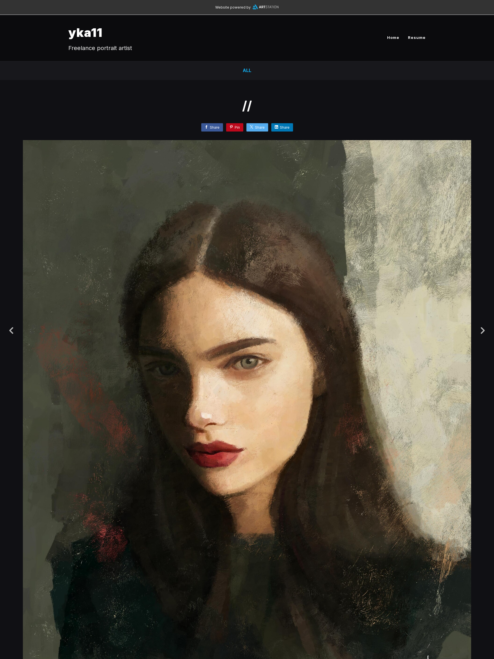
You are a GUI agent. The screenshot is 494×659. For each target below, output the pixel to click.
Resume (417, 37)
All (247, 70)
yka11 (85, 32)
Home (393, 37)
